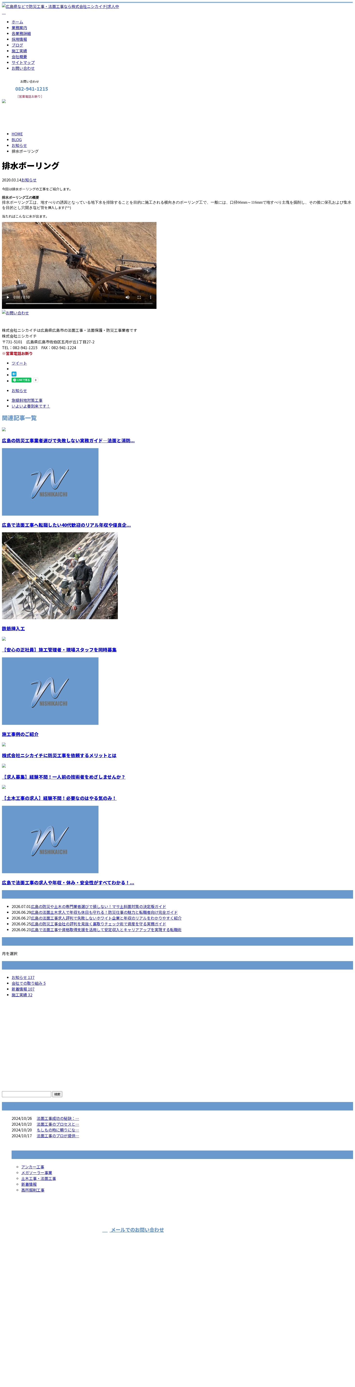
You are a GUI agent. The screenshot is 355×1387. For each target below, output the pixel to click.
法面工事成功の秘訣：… (58, 1118)
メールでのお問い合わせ (137, 1229)
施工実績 (19, 51)
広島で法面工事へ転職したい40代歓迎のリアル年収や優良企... (66, 524)
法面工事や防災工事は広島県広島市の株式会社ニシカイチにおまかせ (260, 1238)
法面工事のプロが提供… (58, 1135)
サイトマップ (23, 62)
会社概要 (19, 56)
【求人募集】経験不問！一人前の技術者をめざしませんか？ (64, 776)
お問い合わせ (23, 68)
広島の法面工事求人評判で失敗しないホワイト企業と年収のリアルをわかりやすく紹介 (106, 918)
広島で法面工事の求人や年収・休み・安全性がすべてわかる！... (68, 882)
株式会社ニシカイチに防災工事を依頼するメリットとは (59, 755)
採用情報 (19, 39)
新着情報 (23, 989)
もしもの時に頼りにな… (58, 1130)
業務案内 (19, 27)
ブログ (17, 45)
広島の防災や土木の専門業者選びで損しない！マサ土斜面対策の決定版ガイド (98, 906)
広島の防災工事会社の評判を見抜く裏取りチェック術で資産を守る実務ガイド (98, 924)
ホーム (17, 22)
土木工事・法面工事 (38, 1178)
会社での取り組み (29, 983)
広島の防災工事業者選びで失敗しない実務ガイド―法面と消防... (68, 440)
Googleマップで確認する (25, 1330)
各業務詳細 (21, 33)
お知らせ (29, 180)
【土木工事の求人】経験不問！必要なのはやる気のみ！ (59, 798)
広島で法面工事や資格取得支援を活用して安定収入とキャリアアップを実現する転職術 (106, 929)
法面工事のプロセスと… (58, 1124)
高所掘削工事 (32, 1190)
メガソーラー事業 (36, 1172)
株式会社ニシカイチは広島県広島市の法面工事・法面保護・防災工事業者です (69, 1370)
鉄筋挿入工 (13, 628)
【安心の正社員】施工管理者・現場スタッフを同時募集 (59, 649)
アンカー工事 (32, 1167)
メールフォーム (19, 101)
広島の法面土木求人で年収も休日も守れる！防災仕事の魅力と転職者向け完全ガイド (104, 912)
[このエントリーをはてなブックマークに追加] (14, 375)
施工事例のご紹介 (20, 734)
